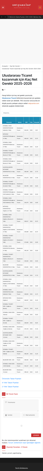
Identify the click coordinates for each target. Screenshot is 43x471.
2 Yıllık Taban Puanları (10, 387)
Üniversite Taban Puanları (11, 379)
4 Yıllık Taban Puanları (10, 383)
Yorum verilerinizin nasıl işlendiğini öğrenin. (24, 443)
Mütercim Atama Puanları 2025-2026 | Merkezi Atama (26, 17)
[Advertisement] (21, 41)
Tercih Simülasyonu (21, 468)
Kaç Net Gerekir (15, 66)
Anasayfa (5, 66)
